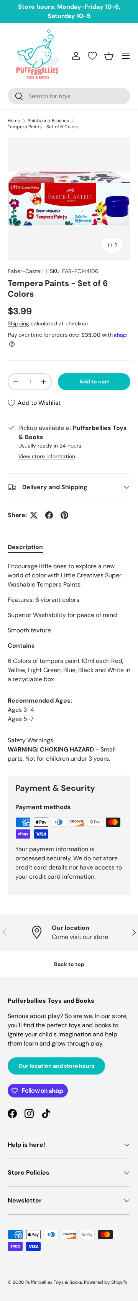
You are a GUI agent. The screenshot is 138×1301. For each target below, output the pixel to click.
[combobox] (69, 96)
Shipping (18, 323)
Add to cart (94, 381)
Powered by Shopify (106, 1282)
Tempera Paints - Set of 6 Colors (43, 127)
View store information (46, 456)
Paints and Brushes (48, 121)
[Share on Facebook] (49, 515)
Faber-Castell (25, 271)
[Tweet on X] (33, 515)
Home (14, 121)
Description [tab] (25, 547)
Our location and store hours (56, 1065)
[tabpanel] (69, 623)
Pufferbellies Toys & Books (53, 1282)
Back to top (69, 964)
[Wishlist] (92, 55)
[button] (108, 55)
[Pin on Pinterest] (64, 515)
